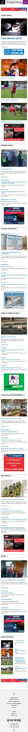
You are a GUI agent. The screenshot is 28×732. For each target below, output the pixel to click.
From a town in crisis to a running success (12, 511)
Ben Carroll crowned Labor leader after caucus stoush (13, 285)
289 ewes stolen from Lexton (8, 337)
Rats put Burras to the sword (21, 668)
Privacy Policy (12, 727)
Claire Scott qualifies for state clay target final (13, 580)
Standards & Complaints (14, 726)
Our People (5, 476)
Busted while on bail (6, 169)
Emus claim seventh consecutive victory (20, 661)
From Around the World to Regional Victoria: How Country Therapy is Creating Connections (13, 528)
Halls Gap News (5, 429)
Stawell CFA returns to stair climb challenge (12, 499)
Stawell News (5, 180)
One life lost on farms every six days (10, 359)
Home (14, 711)
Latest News (6, 15)
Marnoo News (4, 264)
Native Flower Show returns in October (11, 418)
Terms (17, 727)
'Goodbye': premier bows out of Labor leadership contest (14, 275)
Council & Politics (8, 229)
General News (7, 145)
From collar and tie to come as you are (11, 440)
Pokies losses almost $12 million (9, 201)
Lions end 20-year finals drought (9, 601)
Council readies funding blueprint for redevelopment (11, 253)
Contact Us (14, 715)
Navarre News (5, 607)
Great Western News (6, 599)
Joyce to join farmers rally (8, 78)
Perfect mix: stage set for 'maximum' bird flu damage (13, 350)
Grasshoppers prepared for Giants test (11, 122)
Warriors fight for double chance (9, 100)
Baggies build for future (7, 593)
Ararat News (4, 199)
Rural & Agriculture (9, 313)
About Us (14, 713)
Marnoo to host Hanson (7, 266)
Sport (3, 556)
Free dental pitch (11, 38)
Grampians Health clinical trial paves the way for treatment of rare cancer (14, 182)
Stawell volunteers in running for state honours (13, 519)
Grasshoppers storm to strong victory (11, 609)
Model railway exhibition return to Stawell (12, 448)
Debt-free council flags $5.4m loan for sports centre (13, 192)
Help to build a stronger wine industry (11, 367)
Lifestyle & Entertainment (12, 395)
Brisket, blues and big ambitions (9, 431)
